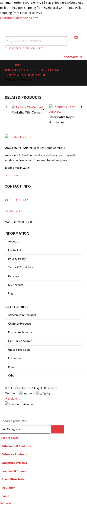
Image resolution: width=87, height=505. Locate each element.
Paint (11, 367)
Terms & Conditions (21, 267)
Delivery (13, 276)
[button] (9, 30)
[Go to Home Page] (6, 65)
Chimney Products (20, 323)
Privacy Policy (17, 258)
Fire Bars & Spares (20, 341)
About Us (14, 241)
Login (11, 293)
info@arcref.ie (14, 211)
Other (12, 375)
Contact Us (15, 250)
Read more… (13, 175)
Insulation (14, 358)
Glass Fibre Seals (19, 349)
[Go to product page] (28, 107)
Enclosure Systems (20, 332)
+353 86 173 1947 (16, 200)
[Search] (57, 429)
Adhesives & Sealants (22, 315)
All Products (9, 437)
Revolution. (13, 398)
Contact (5, 502)
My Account (15, 285)
